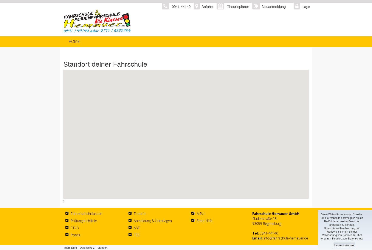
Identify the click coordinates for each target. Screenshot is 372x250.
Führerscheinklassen (86, 213)
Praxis (75, 235)
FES (137, 235)
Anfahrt (207, 6)
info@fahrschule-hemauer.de (286, 238)
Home (74, 41)
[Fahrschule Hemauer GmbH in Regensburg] (133, 21)
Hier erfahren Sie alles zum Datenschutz (342, 236)
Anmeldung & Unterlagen (153, 220)
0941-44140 (269, 233)
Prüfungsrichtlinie (84, 220)
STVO (75, 227)
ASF (137, 227)
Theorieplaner (238, 6)
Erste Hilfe (204, 220)
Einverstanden (344, 245)
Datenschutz (87, 247)
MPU (200, 213)
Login (305, 7)
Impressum (70, 247)
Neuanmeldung (274, 6)
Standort (102, 247)
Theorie (140, 213)
